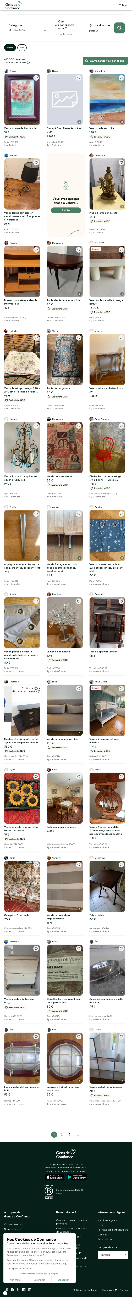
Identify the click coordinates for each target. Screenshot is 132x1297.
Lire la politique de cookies (19, 1268)
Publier (66, 210)
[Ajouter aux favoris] (36, 78)
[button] (5, 1293)
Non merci (15, 1279)
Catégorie (15, 25)
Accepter (63, 1279)
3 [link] (69, 1134)
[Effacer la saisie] (78, 34)
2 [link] (62, 1134)
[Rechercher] (119, 27)
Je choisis (39, 1279)
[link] (85, 1135)
